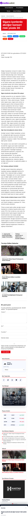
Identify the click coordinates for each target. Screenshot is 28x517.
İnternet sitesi (5, 338)
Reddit (5, 38)
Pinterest (10, 38)
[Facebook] (4, 380)
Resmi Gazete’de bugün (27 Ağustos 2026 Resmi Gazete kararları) (14, 440)
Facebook (16, 36)
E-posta (4, 332)
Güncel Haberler (9, 7)
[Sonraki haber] (23, 390)
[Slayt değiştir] (11, 503)
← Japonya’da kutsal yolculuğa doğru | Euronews (7, 235)
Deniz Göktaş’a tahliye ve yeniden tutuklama (13, 436)
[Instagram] (12, 380)
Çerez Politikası (17, 11)
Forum (8, 11)
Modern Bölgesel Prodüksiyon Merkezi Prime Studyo (13, 443)
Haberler (3, 16)
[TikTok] (20, 380)
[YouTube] (16, 380)
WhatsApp (22, 36)
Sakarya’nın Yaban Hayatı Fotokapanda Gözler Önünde (13, 434)
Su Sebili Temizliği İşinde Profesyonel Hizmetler (14, 438)
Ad (2, 326)
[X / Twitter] (8, 380)
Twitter (9, 36)
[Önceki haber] (20, 390)
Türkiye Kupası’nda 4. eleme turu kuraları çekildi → (20, 236)
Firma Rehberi (19, 7)
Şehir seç (6, 366)
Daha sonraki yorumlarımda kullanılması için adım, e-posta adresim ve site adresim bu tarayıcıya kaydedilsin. (13, 347)
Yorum (3, 312)
